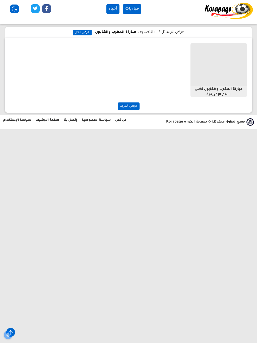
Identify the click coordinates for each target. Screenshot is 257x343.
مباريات (132, 9)
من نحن (120, 120)
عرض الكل (82, 32)
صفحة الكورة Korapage (186, 122)
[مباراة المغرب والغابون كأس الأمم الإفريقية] (218, 64)
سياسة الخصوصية (96, 120)
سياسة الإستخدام (17, 120)
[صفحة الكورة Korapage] (229, 19)
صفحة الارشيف (47, 120)
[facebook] (46, 9)
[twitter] (35, 9)
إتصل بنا (70, 120)
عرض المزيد (128, 106)
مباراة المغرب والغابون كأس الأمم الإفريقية (219, 91)
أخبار (113, 9)
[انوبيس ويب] (250, 122)
